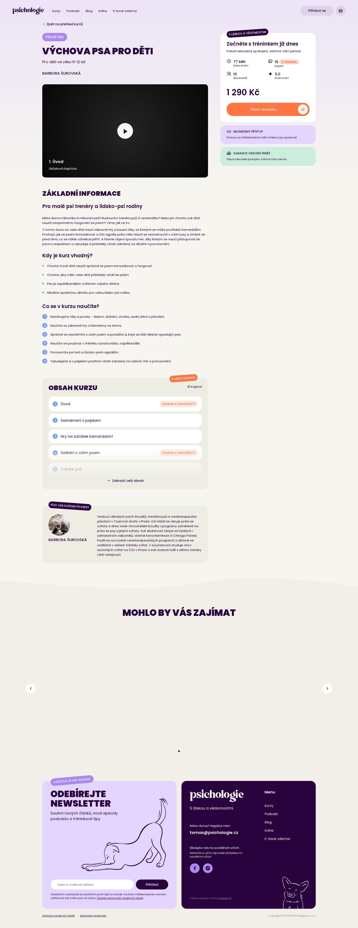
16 (276, 62)
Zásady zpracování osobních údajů (120, 898)
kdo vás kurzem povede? (70, 506)
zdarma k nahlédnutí (179, 404)
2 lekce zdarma (183, 378)
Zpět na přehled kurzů (64, 24)
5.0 (277, 74)
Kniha (103, 11)
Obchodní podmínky (93, 915)
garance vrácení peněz (251, 153)
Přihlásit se (317, 10)
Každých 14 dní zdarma (72, 780)
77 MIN (239, 62)
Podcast (73, 11)
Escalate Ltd (224, 898)
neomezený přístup (248, 131)
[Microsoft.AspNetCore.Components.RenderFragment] (341, 11)
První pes (55, 37)
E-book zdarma (125, 11)
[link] (28, 11)
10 (235, 74)
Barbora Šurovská (61, 73)
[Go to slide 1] (179, 751)
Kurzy (56, 11)
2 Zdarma (289, 62)
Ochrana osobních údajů (58, 915)
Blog (89, 11)
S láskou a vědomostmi (247, 33)
